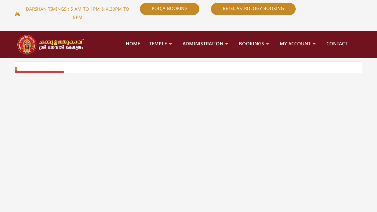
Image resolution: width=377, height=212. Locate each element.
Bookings (251, 44)
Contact (337, 44)
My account (295, 44)
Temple (158, 44)
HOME (133, 44)
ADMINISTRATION (203, 44)
